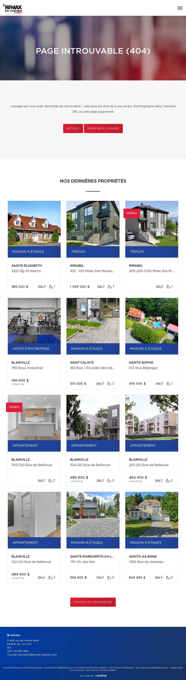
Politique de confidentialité (152, 668)
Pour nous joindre (103, 128)
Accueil (73, 128)
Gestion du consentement (101, 670)
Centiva (100, 675)
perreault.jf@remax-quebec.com (37, 655)
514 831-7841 (20, 651)
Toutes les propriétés (93, 602)
